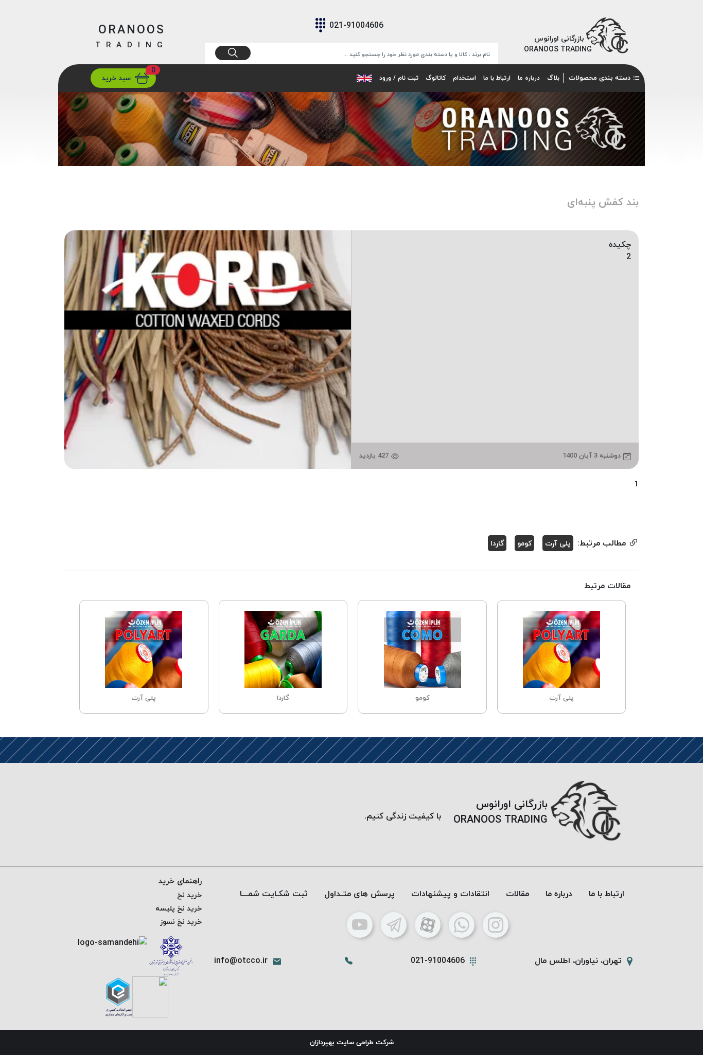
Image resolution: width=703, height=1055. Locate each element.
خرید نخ (189, 894)
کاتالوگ (436, 77)
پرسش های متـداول (359, 893)
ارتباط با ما (497, 77)
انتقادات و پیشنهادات (450, 893)
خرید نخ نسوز (181, 921)
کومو (524, 543)
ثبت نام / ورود (398, 77)
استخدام (464, 77)
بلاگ (553, 77)
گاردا (497, 543)
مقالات (517, 893)
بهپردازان (322, 1042)
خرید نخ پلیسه (178, 908)
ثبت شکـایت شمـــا (274, 893)
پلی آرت (558, 543)
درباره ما (529, 77)
